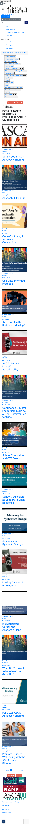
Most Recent (9, 48)
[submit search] (26, 22)
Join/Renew (5, 17)
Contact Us (5, 809)
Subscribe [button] (11, 102)
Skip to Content (5, 1)
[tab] (14, 53)
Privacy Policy (6, 812)
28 (19, 770)
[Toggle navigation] (3, 9)
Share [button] (18, 102)
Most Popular (9, 45)
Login (2, 14)
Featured (8, 42)
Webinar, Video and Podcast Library (13, 52)
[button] (10, 56)
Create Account (9, 14)
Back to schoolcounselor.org (15, 32)
